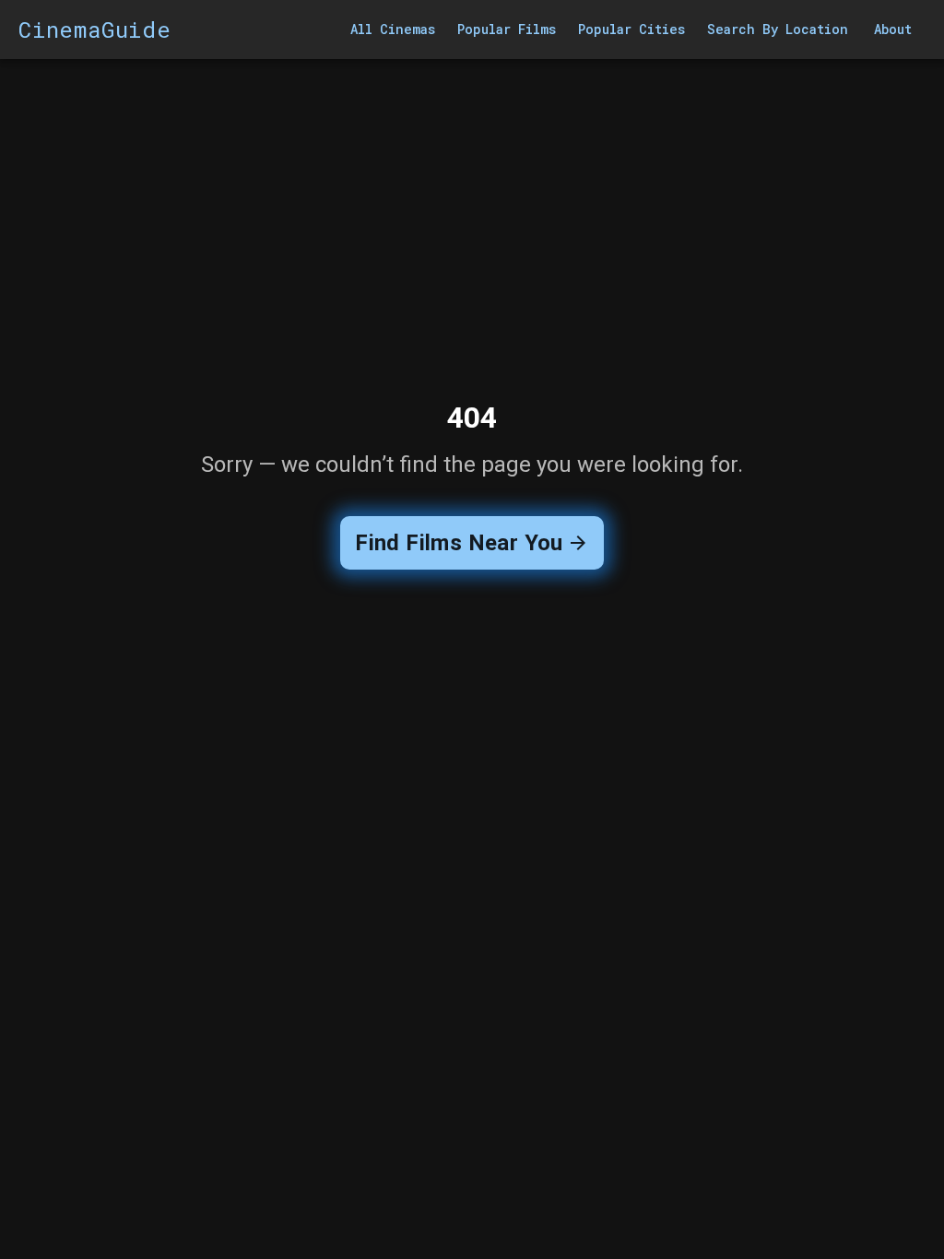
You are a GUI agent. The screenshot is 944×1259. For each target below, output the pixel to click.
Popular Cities (631, 29)
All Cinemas (392, 29)
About (893, 29)
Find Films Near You (459, 543)
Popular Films (506, 29)
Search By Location (777, 29)
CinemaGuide (94, 29)
